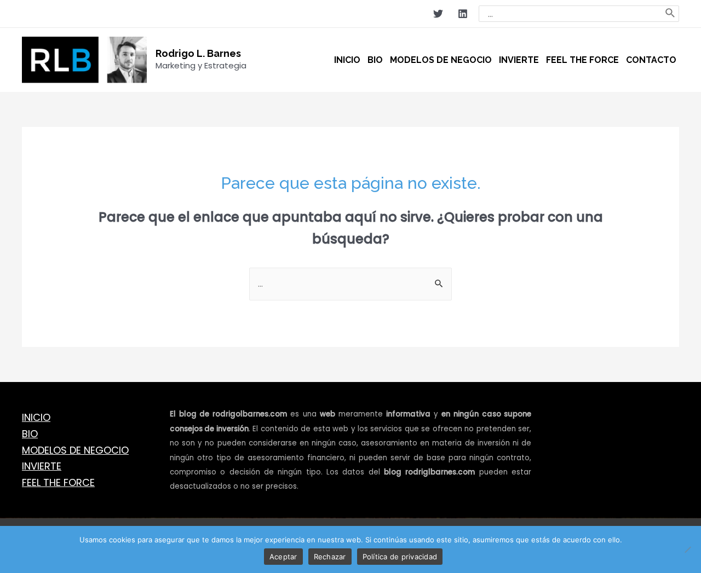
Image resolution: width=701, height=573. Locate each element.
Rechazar (330, 556)
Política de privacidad (400, 556)
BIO (30, 434)
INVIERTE (41, 466)
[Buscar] (670, 13)
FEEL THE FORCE (58, 482)
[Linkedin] (463, 14)
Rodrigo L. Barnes (198, 53)
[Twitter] (438, 14)
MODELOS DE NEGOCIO (75, 450)
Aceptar (283, 556)
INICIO (36, 417)
